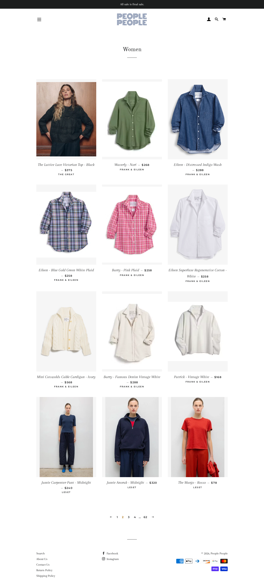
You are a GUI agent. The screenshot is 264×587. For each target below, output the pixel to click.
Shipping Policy (45, 576)
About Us (41, 559)
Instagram (112, 559)
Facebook (112, 553)
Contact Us (42, 564)
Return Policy (44, 570)
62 (145, 517)
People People (219, 553)
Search (40, 553)
